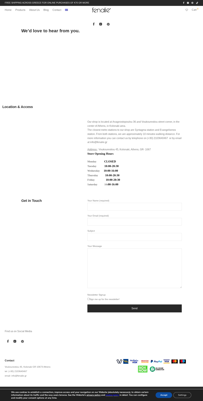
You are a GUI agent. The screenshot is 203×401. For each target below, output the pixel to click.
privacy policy (94, 395)
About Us (34, 10)
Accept (163, 395)
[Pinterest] (192, 2)
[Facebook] (183, 2)
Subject (91, 231)
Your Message (94, 246)
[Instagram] (188, 2)
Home (8, 10)
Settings (182, 395)
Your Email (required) (98, 215)
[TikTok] (197, 2)
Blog (46, 10)
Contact (56, 10)
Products (20, 10)
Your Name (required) (98, 200)
